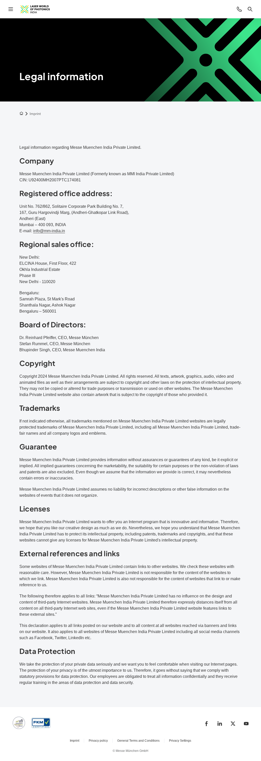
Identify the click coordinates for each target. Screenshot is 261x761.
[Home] (35, 9)
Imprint (74, 740)
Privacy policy (98, 740)
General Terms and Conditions (138, 740)
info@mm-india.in (49, 231)
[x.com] (233, 723)
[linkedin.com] (219, 723)
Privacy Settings (180, 740)
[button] (239, 9)
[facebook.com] (206, 723)
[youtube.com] (246, 723)
